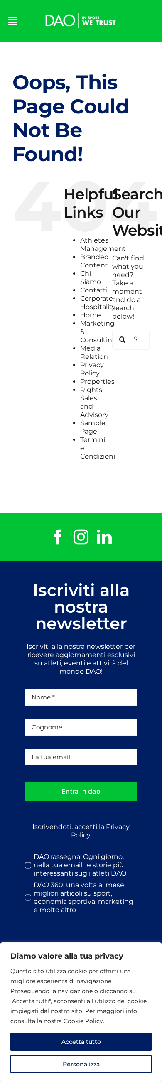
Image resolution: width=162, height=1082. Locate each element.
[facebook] (57, 537)
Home (90, 315)
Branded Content (94, 261)
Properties (97, 381)
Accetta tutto (81, 1041)
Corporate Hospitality (97, 302)
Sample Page (93, 427)
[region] (81, 1012)
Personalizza (81, 1064)
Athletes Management (103, 244)
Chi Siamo (90, 278)
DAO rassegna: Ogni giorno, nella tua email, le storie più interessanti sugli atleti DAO (80, 865)
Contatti (94, 290)
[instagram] (81, 537)
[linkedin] (104, 537)
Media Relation (94, 352)
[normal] (80, 11)
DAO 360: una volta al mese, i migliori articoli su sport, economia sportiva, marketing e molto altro (83, 897)
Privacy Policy (92, 369)
